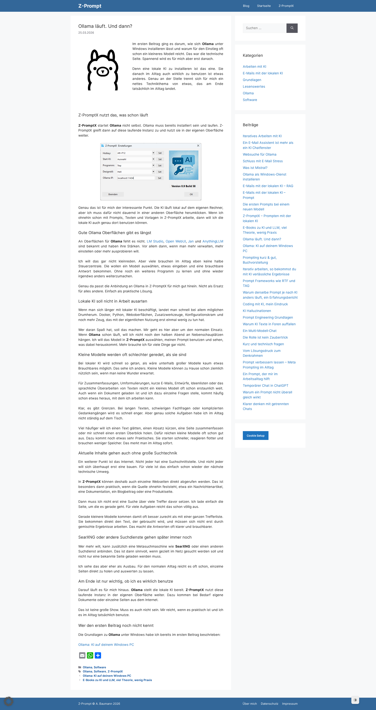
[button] (8, 701)
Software (100, 667)
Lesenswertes (254, 86)
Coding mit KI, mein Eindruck (265, 304)
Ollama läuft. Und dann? (262, 239)
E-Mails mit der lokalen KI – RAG (268, 186)
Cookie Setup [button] (256, 435)
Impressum (290, 703)
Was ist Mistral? (255, 168)
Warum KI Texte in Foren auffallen (269, 324)
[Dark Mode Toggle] (355, 700)
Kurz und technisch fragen (263, 344)
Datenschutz (269, 703)
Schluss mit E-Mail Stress (263, 161)
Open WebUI (176, 241)
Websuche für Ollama (260, 154)
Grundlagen (252, 80)
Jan (191, 241)
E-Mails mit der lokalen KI (263, 73)
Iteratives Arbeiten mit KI (262, 136)
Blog (246, 6)
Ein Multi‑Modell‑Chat (260, 331)
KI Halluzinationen (257, 311)
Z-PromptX (286, 6)
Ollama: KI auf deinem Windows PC (106, 645)
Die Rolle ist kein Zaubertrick (265, 337)
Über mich (250, 703)
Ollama (87, 667)
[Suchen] (292, 28)
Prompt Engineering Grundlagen (268, 317)
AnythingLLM (212, 241)
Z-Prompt (89, 6)
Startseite (264, 6)
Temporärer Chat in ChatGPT (265, 385)
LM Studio (155, 241)
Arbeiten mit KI (254, 66)
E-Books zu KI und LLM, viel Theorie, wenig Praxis (117, 680)
